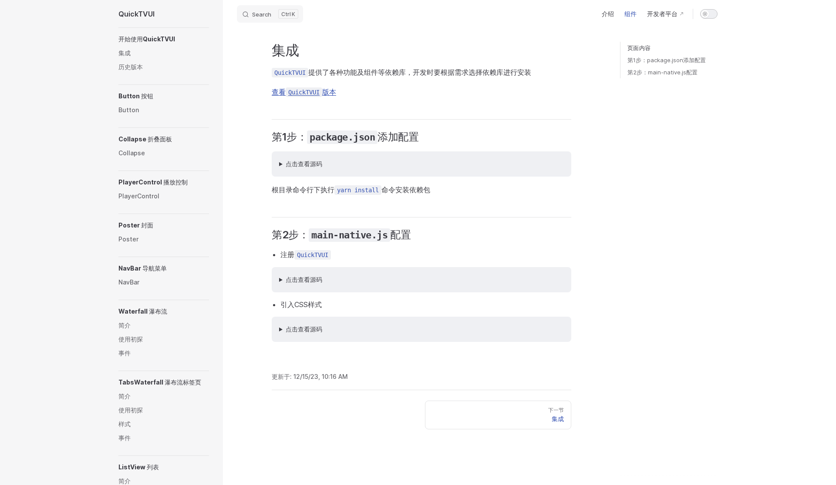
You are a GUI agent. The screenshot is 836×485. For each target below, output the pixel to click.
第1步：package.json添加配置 (666, 60)
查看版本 (304, 91)
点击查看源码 (304, 163)
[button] (163, 39)
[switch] (709, 14)
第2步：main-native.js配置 (662, 72)
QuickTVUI (136, 14)
